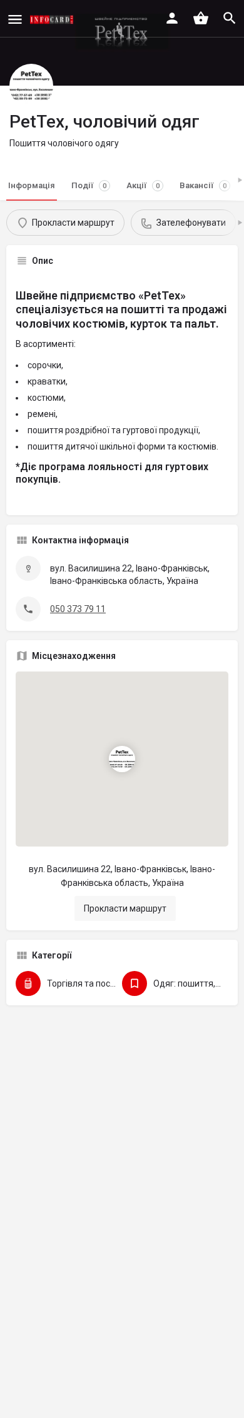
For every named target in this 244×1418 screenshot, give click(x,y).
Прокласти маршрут (125, 908)
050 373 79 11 (78, 609)
